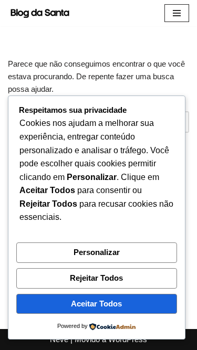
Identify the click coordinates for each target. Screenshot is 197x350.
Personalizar (97, 252)
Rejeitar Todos (96, 277)
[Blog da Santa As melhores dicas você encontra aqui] (42, 13)
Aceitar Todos (96, 303)
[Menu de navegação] (176, 13)
